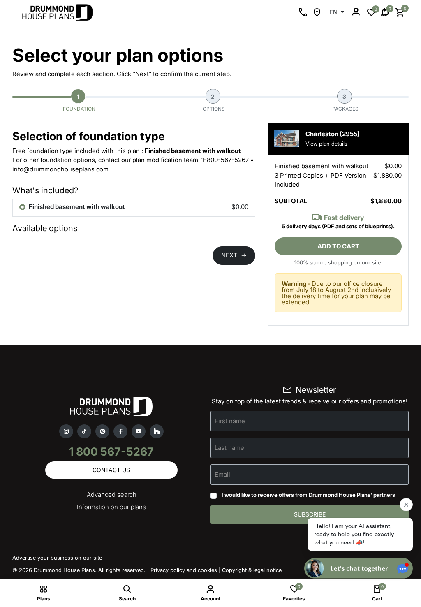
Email (222, 474)
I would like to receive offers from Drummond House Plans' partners (308, 494)
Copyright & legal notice (252, 570)
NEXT (234, 255)
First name (230, 421)
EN (334, 12)
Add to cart (338, 246)
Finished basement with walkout (77, 207)
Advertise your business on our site (57, 557)
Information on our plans (111, 507)
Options (214, 102)
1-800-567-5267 (225, 160)
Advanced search (111, 494)
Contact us (111, 469)
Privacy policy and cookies (183, 570)
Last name (229, 448)
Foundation (79, 102)
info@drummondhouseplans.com (60, 169)
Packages (345, 102)
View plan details (326, 143)
